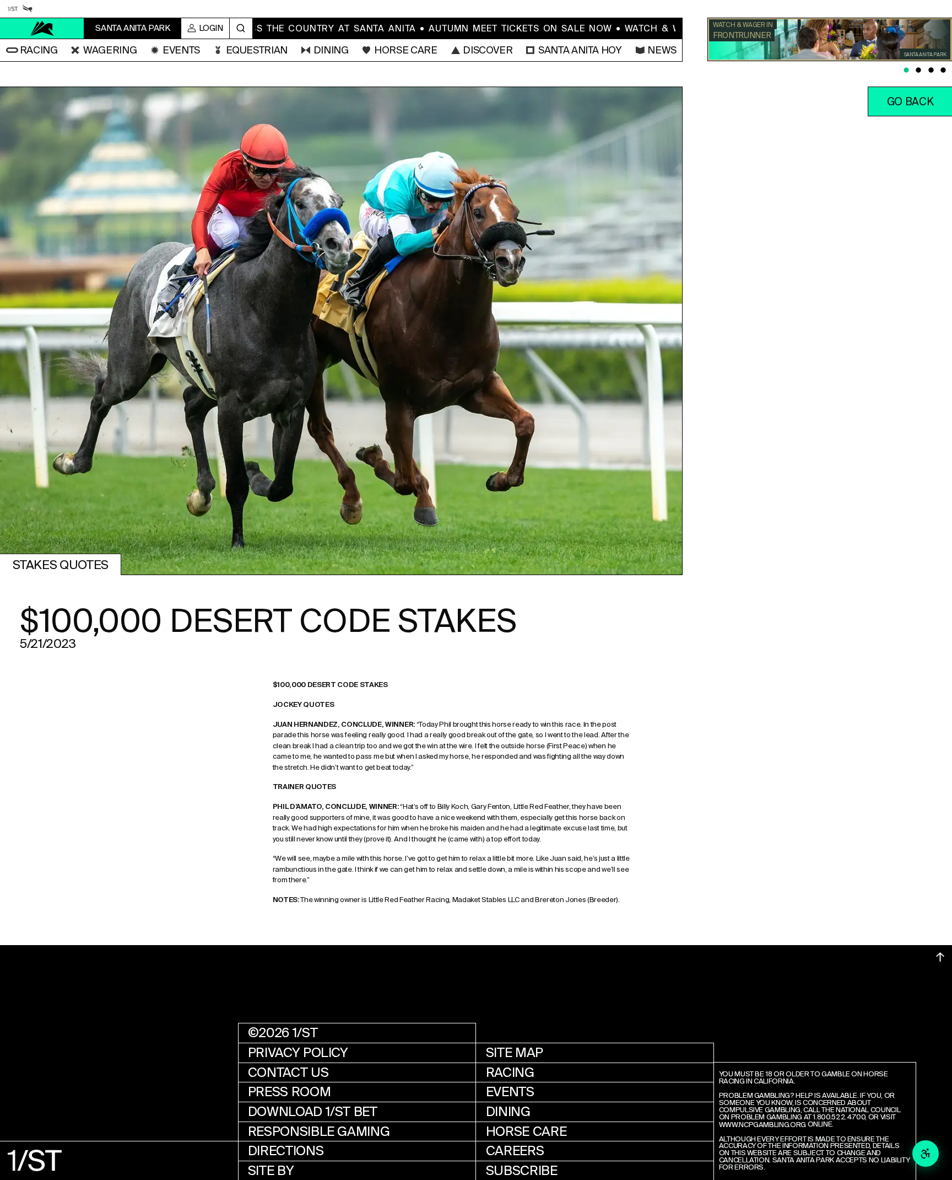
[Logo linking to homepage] (42, 28)
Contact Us (288, 1072)
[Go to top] (940, 957)
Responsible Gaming (319, 1131)
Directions (285, 1150)
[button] (32, 50)
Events (510, 1091)
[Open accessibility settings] (925, 1153)
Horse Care (526, 1131)
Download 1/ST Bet (312, 1111)
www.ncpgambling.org (762, 1125)
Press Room (289, 1091)
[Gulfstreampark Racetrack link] (27, 8)
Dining (508, 1111)
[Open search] (241, 29)
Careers (515, 1150)
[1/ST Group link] (12, 8)
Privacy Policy (298, 1052)
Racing (510, 1072)
